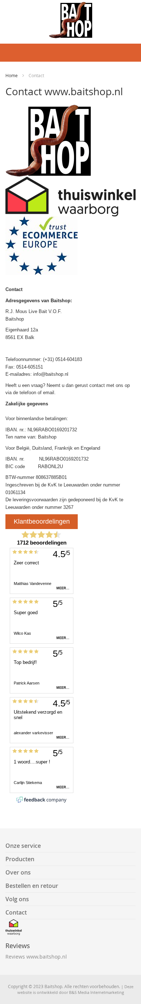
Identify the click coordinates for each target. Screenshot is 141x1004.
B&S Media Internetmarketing (96, 992)
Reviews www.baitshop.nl (36, 956)
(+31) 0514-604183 (62, 359)
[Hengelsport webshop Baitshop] (70, 20)
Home (12, 75)
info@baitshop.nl (50, 374)
